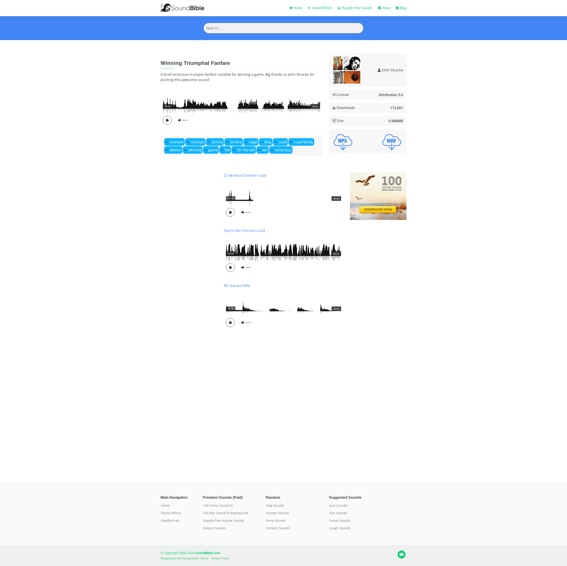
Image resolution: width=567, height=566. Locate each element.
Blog (402, 8)
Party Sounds (276, 520)
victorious (283, 149)
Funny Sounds (339, 520)
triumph (197, 142)
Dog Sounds (275, 505)
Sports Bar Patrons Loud (244, 230)
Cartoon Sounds (278, 528)
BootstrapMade (187, 558)
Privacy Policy (220, 558)
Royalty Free (170, 520)
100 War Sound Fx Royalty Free (226, 513)
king (267, 142)
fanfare (236, 142)
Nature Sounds (214, 528)
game (213, 149)
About (385, 8)
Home (298, 8)
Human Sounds (277, 513)
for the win (246, 149)
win (265, 149)
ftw (227, 149)
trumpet (177, 142)
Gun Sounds (338, 505)
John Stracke (392, 70)
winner (175, 149)
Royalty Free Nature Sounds (223, 520)
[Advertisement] (189, 321)
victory (217, 142)
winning (194, 149)
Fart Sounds (338, 513)
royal (282, 142)
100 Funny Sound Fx (218, 505)
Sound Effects (321, 8)
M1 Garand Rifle (237, 285)
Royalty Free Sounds (357, 8)
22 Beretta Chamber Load (245, 175)
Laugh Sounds (339, 528)
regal (253, 142)
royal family (303, 142)
